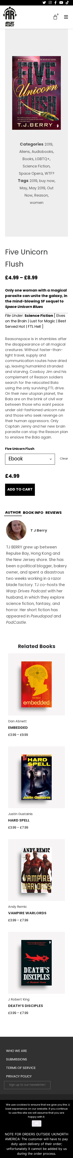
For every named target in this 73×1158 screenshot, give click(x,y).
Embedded (18, 728)
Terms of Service (21, 1068)
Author (13, 513)
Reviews (53, 513)
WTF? (49, 174)
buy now (47, 181)
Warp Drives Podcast (26, 591)
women (36, 203)
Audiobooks (42, 152)
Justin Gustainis (20, 814)
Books (28, 159)
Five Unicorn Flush (19, 449)
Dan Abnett (17, 721)
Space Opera (31, 174)
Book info (33, 513)
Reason (41, 196)
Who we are (16, 1051)
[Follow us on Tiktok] (67, 3)
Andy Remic (17, 907)
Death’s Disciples (25, 1006)
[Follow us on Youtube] (61, 3)
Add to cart (20, 490)
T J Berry (38, 531)
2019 (48, 145)
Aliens (24, 152)
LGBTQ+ (42, 159)
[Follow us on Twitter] (44, 3)
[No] (68, 1104)
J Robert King (18, 999)
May (23, 188)
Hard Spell (19, 821)
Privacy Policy (19, 1076)
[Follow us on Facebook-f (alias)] (55, 3)
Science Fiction (36, 166)
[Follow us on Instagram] (50, 3)
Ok (37, 1123)
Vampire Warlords (27, 913)
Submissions (16, 1059)
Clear (64, 458)
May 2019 (37, 188)
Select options (36, 687)
